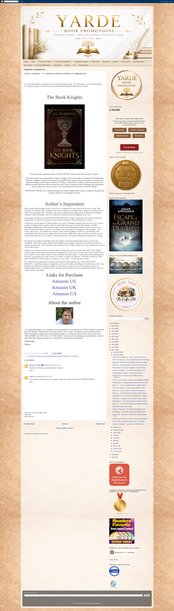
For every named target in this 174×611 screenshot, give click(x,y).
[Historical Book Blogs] (120, 514)
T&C (74, 65)
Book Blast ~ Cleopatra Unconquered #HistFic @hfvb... (130, 398)
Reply (31, 370)
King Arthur (74, 356)
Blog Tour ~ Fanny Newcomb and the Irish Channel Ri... (130, 365)
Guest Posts (95, 62)
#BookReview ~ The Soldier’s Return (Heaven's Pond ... (130, 401)
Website (27, 344)
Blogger (98, 603)
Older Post (100, 424)
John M (31, 376)
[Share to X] (57, 353)
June (115, 438)
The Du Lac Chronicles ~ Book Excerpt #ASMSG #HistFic (131, 380)
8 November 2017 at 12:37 (43, 376)
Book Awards (125, 62)
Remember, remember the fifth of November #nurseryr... (131, 418)
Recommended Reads (42, 65)
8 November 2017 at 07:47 (52, 365)
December (116, 352)
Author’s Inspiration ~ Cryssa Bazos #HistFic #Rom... (129, 388)
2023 (113, 334)
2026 (113, 326)
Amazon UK (64, 287)
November (116, 355)
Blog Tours (106, 62)
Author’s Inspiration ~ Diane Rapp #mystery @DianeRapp (131, 359)
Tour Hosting (28, 65)
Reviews (115, 62)
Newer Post (29, 424)
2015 (113, 457)
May (114, 440)
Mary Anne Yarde (35, 365)
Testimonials (57, 65)
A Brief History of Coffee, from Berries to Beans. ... (128, 373)
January (116, 451)
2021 (113, 339)
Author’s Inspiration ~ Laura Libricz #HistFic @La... (129, 424)
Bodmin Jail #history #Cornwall (122, 406)
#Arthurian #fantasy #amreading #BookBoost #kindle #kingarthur (50, 356)
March (115, 446)
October (116, 427)
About (33, 62)
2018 (113, 347)
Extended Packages (81, 62)
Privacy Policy (83, 65)
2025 (113, 328)
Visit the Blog (119, 130)
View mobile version (64, 428)
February (116, 448)
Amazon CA (64, 293)
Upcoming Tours (138, 62)
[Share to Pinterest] (61, 353)
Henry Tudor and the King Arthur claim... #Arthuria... (129, 421)
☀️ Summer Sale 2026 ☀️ (63, 62)
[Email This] (53, 353)
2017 (113, 350)
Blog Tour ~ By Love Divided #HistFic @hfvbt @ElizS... (130, 385)
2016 (113, 454)
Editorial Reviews (122, 135)
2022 (113, 336)
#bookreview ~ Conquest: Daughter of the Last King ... (130, 367)
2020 (113, 342)
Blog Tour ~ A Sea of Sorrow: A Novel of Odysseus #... (130, 390)
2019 (113, 344)
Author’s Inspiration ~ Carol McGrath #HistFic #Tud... (129, 370)
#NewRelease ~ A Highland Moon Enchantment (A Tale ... (131, 382)
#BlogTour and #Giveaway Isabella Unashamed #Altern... (131, 362)
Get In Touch (129, 147)
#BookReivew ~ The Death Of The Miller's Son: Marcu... (130, 396)
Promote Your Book (44, 62)
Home (26, 62)
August (115, 432)
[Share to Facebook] (59, 353)
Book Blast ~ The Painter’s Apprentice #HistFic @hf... (129, 412)
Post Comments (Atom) (40, 433)
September (117, 430)
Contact (67, 65)
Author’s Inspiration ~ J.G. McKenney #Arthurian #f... (129, 409)
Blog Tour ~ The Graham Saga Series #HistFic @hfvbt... (130, 404)
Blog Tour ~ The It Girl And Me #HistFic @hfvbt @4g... (130, 393)
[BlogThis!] (55, 353)
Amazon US (64, 281)
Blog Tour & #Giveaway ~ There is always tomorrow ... (130, 357)
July (114, 435)
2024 (113, 331)
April (114, 443)
